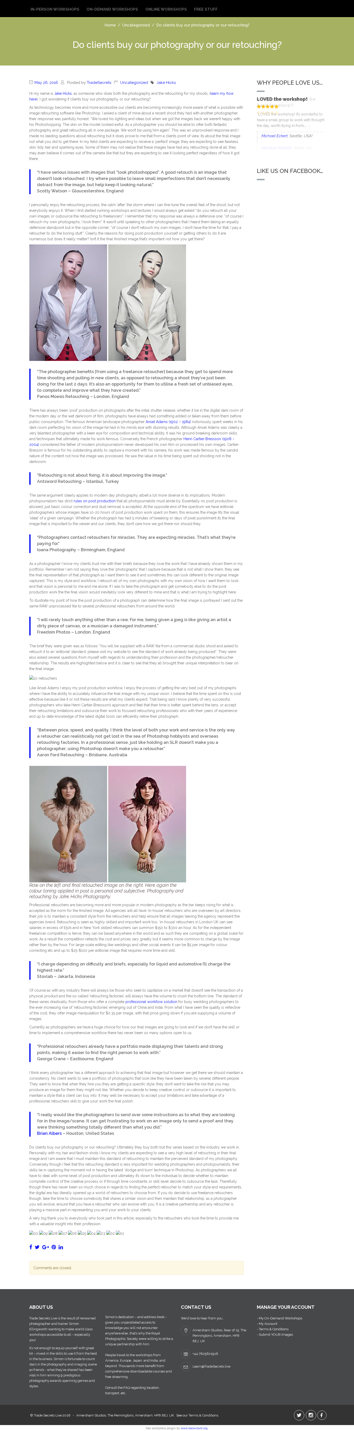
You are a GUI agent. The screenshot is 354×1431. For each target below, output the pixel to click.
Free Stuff (206, 9)
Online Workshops (166, 9)
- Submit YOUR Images (275, 1334)
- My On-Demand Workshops (279, 1318)
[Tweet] (37, 1247)
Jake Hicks (166, 82)
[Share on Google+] (45, 1247)
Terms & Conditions (203, 1415)
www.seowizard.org (194, 1428)
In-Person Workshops (55, 9)
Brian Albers (49, 1133)
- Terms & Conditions (272, 1329)
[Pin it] (54, 1247)
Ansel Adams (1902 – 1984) (168, 422)
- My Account (267, 1324)
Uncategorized (134, 82)
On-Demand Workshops (112, 9)
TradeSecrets (99, 82)
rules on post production (95, 501)
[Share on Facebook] (30, 1247)
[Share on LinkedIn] (61, 1247)
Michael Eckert (274, 136)
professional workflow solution (151, 1002)
